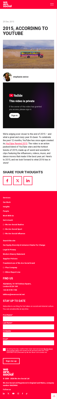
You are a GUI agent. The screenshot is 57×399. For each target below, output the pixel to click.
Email (5, 339)
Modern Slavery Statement (14, 254)
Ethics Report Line (12, 272)
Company (7, 331)
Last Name (7, 323)
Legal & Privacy (9, 250)
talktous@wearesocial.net (14, 294)
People (6, 211)
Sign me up (11, 361)
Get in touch (8, 220)
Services (6, 198)
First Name (8, 315)
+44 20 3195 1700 (10, 290)
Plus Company (11, 267)
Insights (6, 207)
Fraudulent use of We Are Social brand (19, 263)
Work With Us (8, 216)
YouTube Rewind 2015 (16, 143)
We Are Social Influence (15, 233)
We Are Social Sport (13, 229)
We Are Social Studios (14, 224)
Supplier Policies (10, 259)
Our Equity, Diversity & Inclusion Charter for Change (24, 245)
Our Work (7, 202)
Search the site (9, 241)
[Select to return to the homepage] (7, 4)
